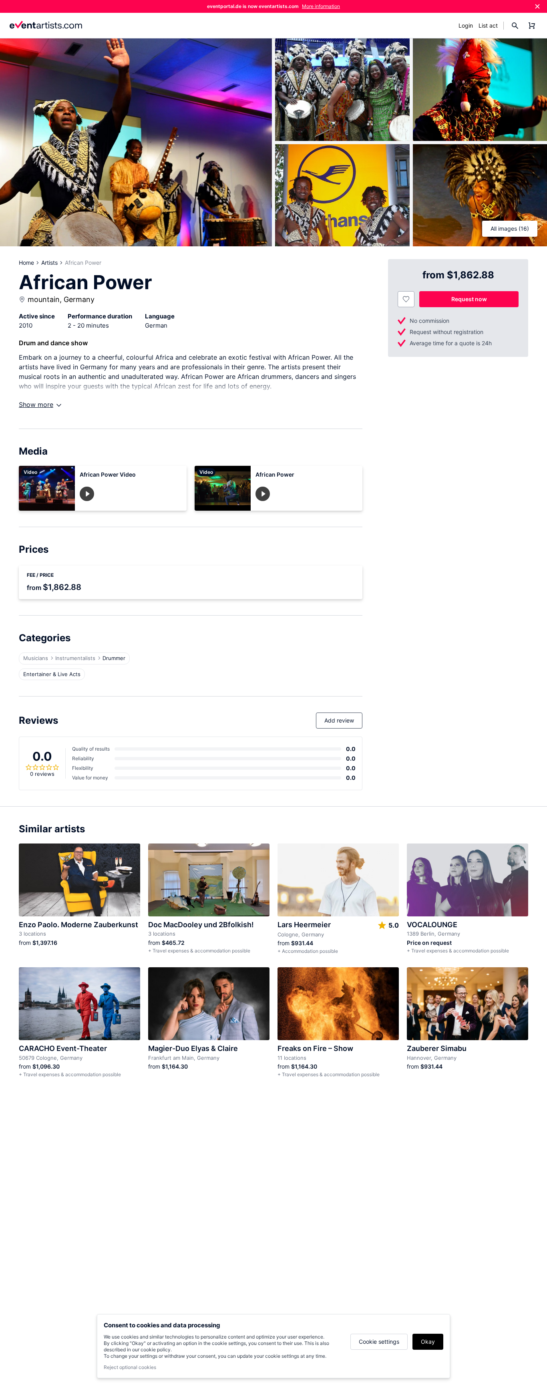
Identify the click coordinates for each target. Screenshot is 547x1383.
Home (26, 262)
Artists (49, 262)
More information (321, 6)
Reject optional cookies (130, 1367)
